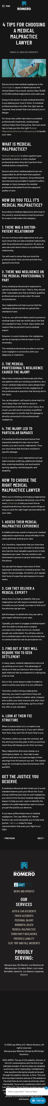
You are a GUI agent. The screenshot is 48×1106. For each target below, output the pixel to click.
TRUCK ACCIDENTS (24, 915)
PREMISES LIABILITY (24, 938)
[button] (6, 6)
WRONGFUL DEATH (24, 924)
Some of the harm (10, 457)
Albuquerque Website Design (17, 1051)
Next (40, 838)
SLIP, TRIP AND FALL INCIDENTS (24, 943)
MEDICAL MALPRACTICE (24, 929)
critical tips (12, 503)
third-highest (8, 87)
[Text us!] (38, 1101)
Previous (10, 838)
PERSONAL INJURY (24, 920)
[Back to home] (24, 6)
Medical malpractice (11, 155)
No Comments (31, 52)
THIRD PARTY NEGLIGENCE (24, 934)
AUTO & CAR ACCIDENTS (24, 911)
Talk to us (13, 823)
